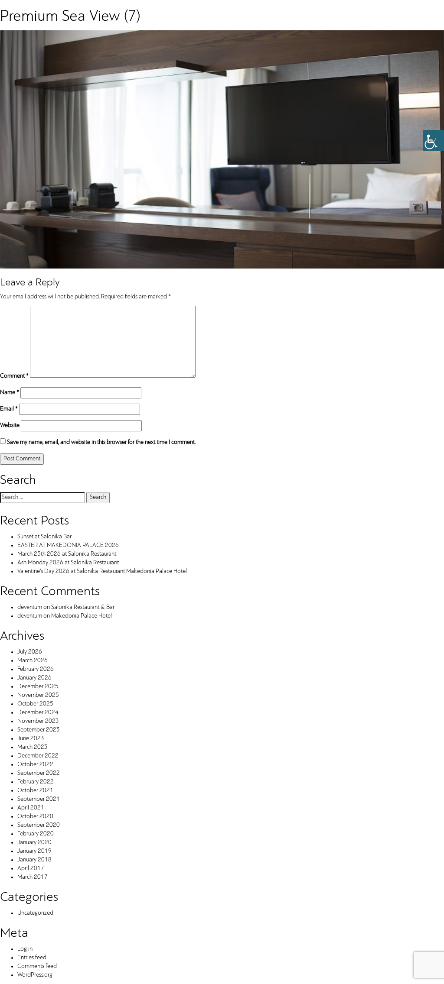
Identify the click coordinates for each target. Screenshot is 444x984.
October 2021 (35, 790)
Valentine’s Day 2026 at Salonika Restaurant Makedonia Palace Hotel (102, 571)
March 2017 (32, 877)
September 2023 (38, 730)
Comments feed (37, 966)
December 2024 (38, 712)
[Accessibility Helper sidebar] (433, 140)
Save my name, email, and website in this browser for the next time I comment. (101, 442)
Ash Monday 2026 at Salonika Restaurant (68, 563)
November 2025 (38, 695)
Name (9, 392)
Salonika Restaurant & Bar (82, 607)
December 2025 (38, 686)
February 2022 (35, 782)
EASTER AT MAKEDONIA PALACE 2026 (68, 545)
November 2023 (38, 721)
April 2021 (30, 808)
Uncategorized (35, 913)
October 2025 (35, 704)
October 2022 (35, 764)
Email (9, 409)
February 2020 (35, 834)
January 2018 (34, 860)
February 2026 (35, 669)
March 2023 (32, 747)
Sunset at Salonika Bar (44, 537)
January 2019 (34, 851)
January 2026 (34, 678)
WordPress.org (34, 975)
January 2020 (34, 842)
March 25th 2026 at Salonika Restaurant (66, 554)
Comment (14, 376)
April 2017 (30, 868)
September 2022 (38, 773)
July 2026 (29, 652)
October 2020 (35, 816)
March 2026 (32, 660)
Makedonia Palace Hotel (81, 616)
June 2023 (30, 738)
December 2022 (38, 756)
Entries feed (31, 958)
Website (10, 425)
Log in (25, 949)
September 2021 (38, 799)
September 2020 (38, 825)
